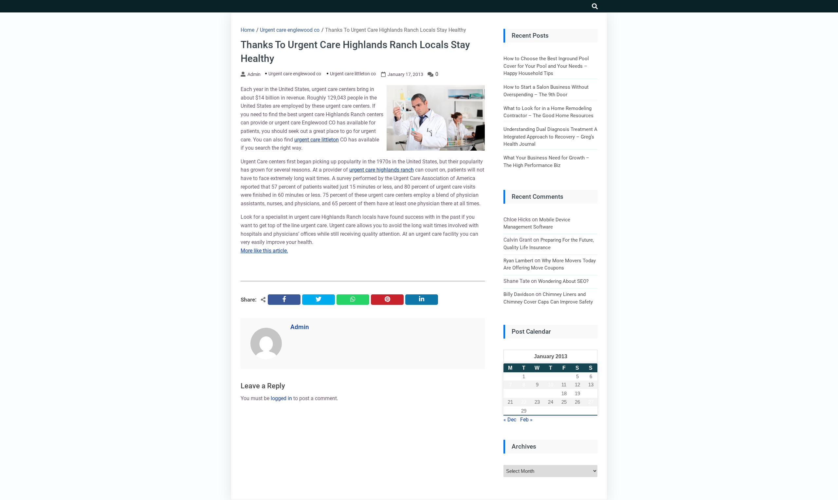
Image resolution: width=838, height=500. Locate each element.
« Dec (509, 420)
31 (550, 411)
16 (537, 393)
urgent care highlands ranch (381, 170)
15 (523, 393)
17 (550, 393)
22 (523, 402)
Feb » (526, 420)
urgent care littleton (316, 140)
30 (537, 411)
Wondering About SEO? (563, 281)
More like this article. (264, 251)
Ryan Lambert (518, 261)
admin (254, 74)
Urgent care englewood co (294, 73)
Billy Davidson (518, 294)
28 (510, 411)
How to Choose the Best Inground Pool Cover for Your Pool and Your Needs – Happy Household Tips (546, 66)
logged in (281, 398)
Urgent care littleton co (353, 73)
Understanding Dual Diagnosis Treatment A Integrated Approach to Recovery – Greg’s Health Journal (550, 136)
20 (590, 393)
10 (550, 384)
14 (510, 393)
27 (590, 402)
